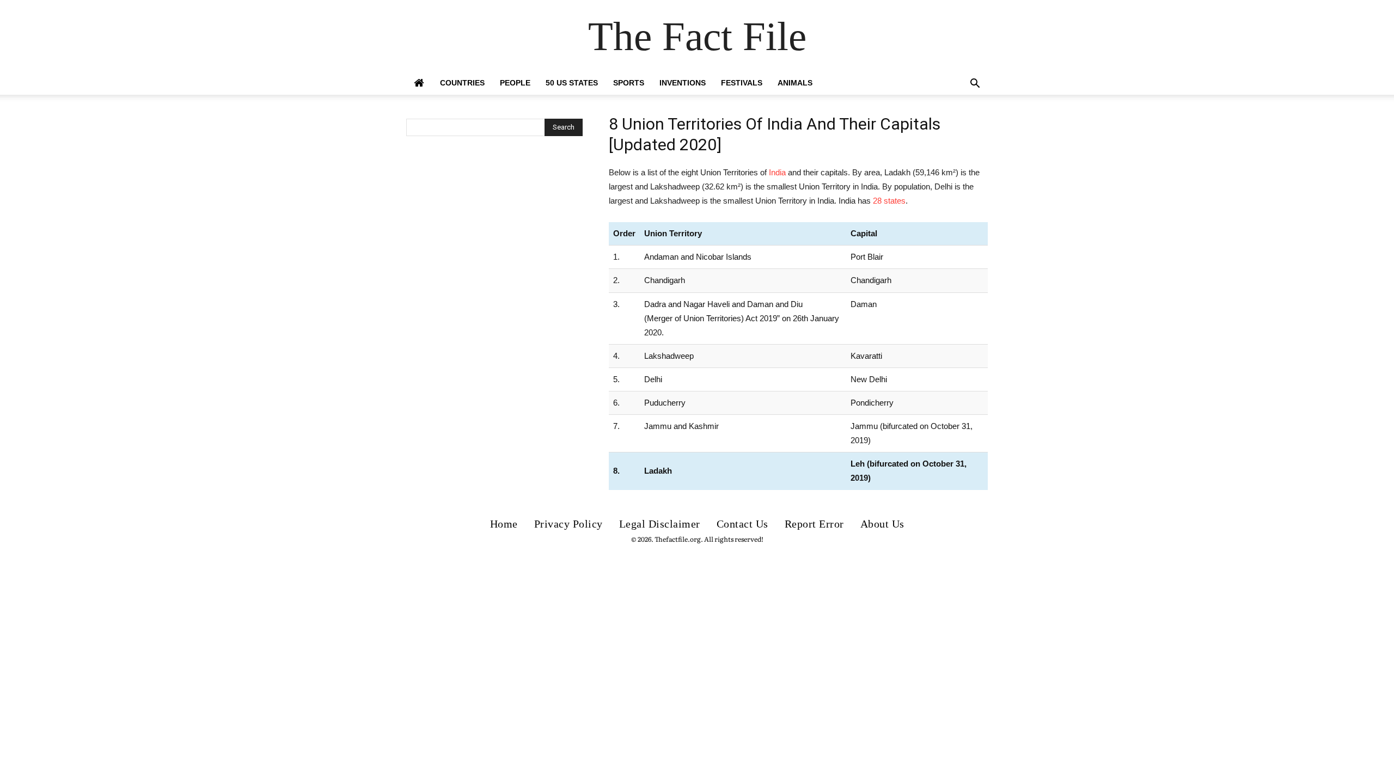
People (515, 82)
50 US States (572, 82)
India (777, 172)
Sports (628, 82)
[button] (975, 84)
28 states (889, 200)
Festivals (741, 82)
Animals (795, 82)
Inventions (682, 82)
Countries (462, 82)
